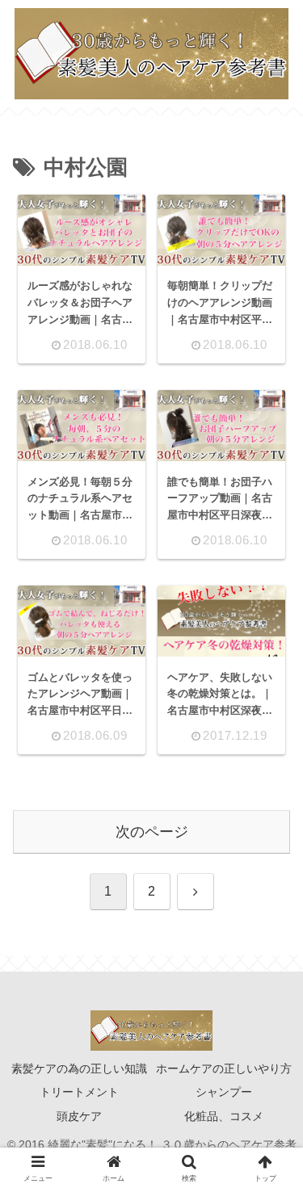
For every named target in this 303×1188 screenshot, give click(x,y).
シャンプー (224, 1091)
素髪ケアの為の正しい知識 (79, 1068)
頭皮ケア (79, 1116)
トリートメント (79, 1091)
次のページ (152, 832)
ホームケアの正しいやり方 (224, 1068)
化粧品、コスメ (223, 1116)
